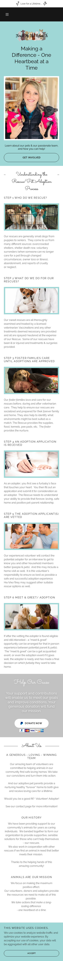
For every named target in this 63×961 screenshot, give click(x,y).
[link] (31, 35)
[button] (7, 14)
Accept (31, 953)
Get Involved (32, 157)
